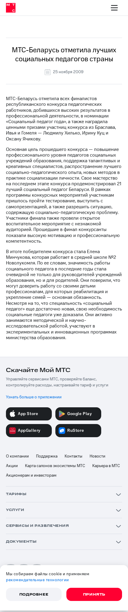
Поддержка (46, 456)
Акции (12, 466)
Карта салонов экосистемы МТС (55, 466)
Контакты (73, 456)
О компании (17, 456)
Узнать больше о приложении (34, 397)
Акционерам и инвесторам (31, 475)
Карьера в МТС (106, 466)
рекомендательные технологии (37, 580)
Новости (97, 456)
